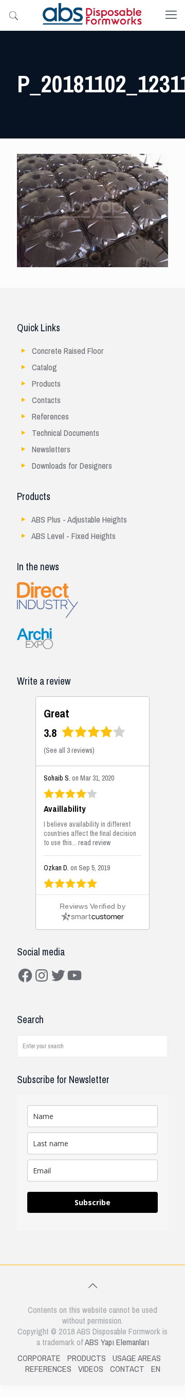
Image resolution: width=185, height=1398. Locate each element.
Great (56, 713)
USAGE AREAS (137, 1358)
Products (46, 384)
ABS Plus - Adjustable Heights (79, 520)
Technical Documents (65, 433)
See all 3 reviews (69, 750)
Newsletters (51, 449)
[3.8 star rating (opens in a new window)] (94, 735)
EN (155, 1369)
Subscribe (92, 1202)
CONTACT (127, 1369)
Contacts (46, 400)
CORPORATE (39, 1358)
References (50, 417)
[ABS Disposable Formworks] (92, 15)
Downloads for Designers (72, 466)
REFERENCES (48, 1369)
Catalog (44, 367)
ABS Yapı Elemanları (117, 1342)
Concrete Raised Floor (68, 351)
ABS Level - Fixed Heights (73, 536)
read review (94, 842)
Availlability (65, 809)
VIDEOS (90, 1369)
